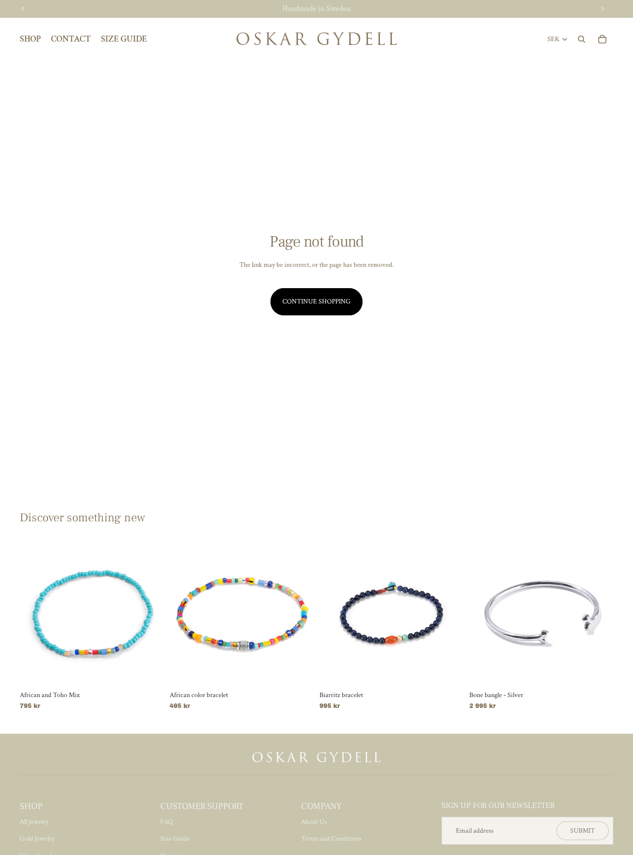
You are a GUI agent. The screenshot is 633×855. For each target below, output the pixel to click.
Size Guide (175, 838)
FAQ (166, 821)
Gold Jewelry (37, 838)
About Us (314, 821)
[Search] (581, 39)
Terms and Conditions (331, 838)
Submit (582, 830)
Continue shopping (316, 301)
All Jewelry (34, 821)
